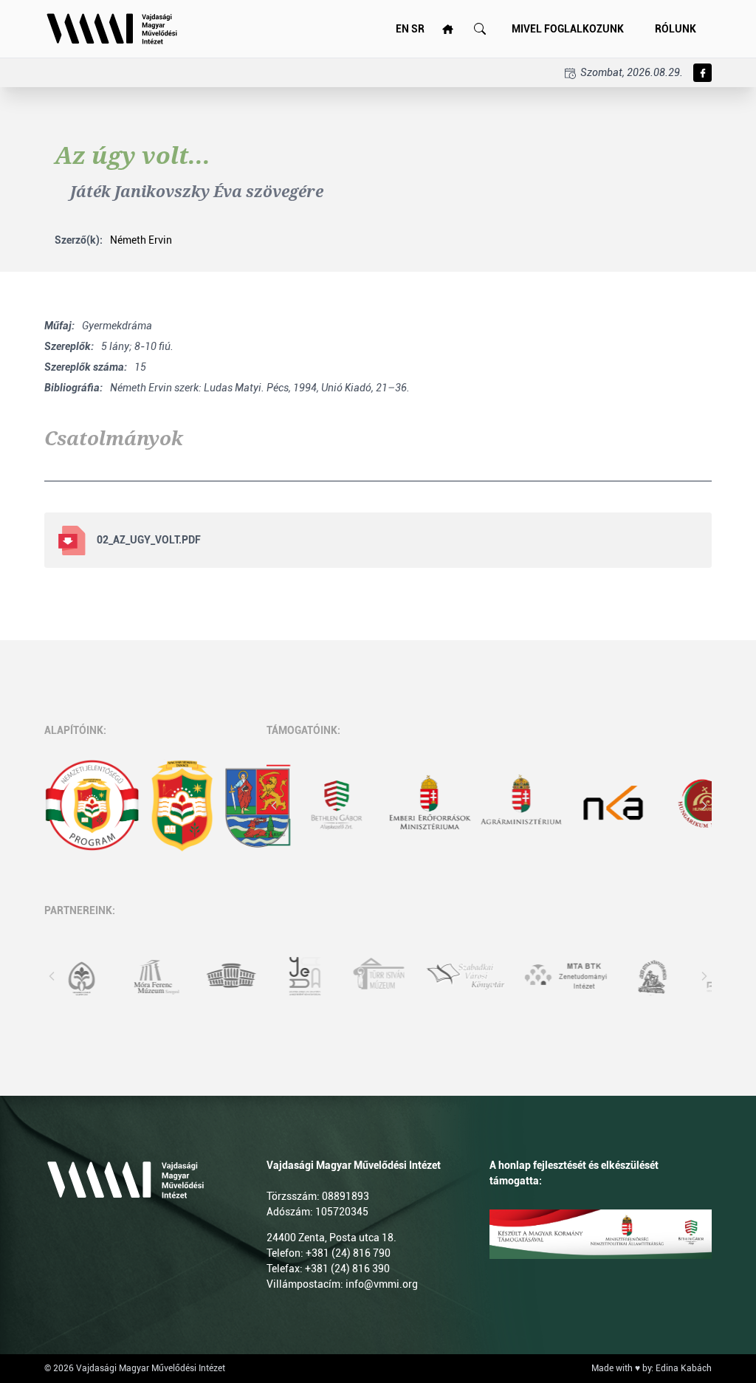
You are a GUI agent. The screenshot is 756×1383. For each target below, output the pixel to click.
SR (418, 29)
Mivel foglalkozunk (568, 29)
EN (402, 29)
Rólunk (675, 29)
